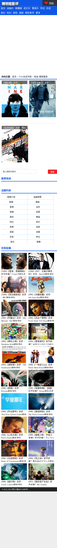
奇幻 (3, 13)
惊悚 (14, 212)
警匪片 (35, 8)
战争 (40, 227)
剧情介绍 (14, 197)
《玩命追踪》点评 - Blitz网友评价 (14, 128)
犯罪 (40, 212)
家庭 (14, 232)
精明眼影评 (10, 4)
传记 (42, 8)
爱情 (14, 207)
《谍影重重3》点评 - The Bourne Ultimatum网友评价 (41, 82)
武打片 (27, 8)
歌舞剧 (18, 8)
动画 (40, 232)
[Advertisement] (28, 45)
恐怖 (14, 227)
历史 (48, 8)
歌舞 (40, 242)
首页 (3, 8)
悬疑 (40, 217)
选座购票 (40, 197)
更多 (38, 13)
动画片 (10, 8)
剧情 (14, 202)
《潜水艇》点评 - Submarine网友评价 (12, 82)
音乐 (14, 242)
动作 (40, 207)
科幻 (9, 13)
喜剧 (21, 13)
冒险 (15, 13)
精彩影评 (29, 13)
